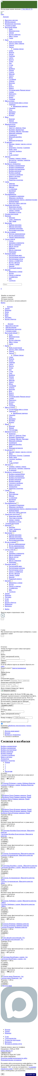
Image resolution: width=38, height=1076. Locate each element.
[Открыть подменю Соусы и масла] (16, 550)
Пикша (11, 70)
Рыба (10, 29)
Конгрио (12, 83)
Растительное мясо (15, 255)
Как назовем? (5, 680)
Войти (3, 302)
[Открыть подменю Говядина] (16, 411)
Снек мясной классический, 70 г (12, 939)
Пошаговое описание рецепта (11, 682)
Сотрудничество (10, 1038)
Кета (10, 85)
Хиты (7, 312)
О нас (7, 599)
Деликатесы (13, 178)
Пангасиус (12, 94)
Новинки (8, 310)
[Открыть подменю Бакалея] (11, 581)
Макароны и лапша (15, 271)
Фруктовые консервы (16, 230)
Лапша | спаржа (14, 210)
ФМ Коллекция (10, 22)
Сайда (11, 58)
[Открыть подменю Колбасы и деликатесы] (22, 472)
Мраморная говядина (20, 106)
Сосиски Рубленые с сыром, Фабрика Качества (17, 785)
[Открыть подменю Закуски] (11, 465)
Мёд (10, 279)
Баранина (12, 112)
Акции (7, 308)
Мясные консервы (15, 226)
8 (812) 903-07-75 (7, 1051)
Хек (10, 63)
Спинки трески (18, 49)
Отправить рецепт (7, 705)
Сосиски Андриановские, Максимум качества (17, 855)
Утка (10, 110)
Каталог (6, 17)
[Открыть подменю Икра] (9, 424)
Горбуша (12, 56)
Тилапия (12, 99)
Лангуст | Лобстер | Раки (17, 128)
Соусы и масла (10, 239)
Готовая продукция (11, 214)
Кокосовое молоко (15, 207)
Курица (11, 115)
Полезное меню (10, 253)
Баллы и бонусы (10, 319)
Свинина (12, 108)
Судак (11, 65)
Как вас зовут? (6, 703)
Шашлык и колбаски (16, 198)
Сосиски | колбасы (15, 151)
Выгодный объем (11, 27)
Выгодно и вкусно (11, 20)
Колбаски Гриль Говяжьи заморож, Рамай (15, 799)
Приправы (12, 252)
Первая (7, 762)
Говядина (12, 104)
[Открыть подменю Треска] (15, 353)
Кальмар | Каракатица (16, 129)
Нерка (11, 97)
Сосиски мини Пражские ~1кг (11, 978)
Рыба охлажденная (15, 42)
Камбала (12, 68)
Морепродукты (14, 31)
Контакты (8, 606)
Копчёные (12, 191)
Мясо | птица (13, 36)
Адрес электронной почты (10, 656)
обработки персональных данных (19, 725)
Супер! (4, 674)
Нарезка (11, 192)
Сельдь (11, 72)
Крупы (11, 273)
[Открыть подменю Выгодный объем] (18, 333)
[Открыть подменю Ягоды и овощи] (17, 542)
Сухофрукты (13, 277)
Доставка (8, 317)
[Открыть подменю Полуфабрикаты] (17, 503)
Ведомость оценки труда (13, 1044)
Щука (11, 77)
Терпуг (11, 76)
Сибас (11, 50)
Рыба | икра (13, 149)
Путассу (12, 95)
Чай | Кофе (12, 221)
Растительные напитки (17, 257)
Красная (12, 119)
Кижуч (11, 86)
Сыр (10, 153)
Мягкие (11, 187)
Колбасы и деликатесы (13, 164)
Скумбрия (12, 79)
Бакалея (11, 266)
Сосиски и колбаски (16, 174)
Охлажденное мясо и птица (18, 103)
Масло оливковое (15, 244)
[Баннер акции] (19, 4)
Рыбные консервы (15, 225)
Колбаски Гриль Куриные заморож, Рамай (15, 813)
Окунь (11, 54)
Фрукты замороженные (17, 234)
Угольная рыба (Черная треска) (19, 90)
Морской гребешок (15, 133)
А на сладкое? (14, 155)
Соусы (11, 241)
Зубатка (11, 81)
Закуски (7, 156)
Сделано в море (10, 25)
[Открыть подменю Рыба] (9, 346)
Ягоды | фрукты (14, 262)
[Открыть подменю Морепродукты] (16, 432)
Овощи (11, 33)
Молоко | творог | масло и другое (20, 144)
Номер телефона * (7, 717)
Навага (11, 88)
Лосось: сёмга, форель (16, 43)
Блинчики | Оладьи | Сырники (19, 147)
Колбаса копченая (15, 171)
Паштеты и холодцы (16, 180)
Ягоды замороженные (16, 235)
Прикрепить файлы (9, 690)
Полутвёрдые (13, 185)
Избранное (8, 604)
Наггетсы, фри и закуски (17, 203)
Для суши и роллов (15, 209)
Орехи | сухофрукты (16, 261)
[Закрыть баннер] (35, 538)
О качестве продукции (12, 1040)
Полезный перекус (15, 268)
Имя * (3, 711)
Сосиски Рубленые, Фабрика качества (14, 927)
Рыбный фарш (14, 201)
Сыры (11, 38)
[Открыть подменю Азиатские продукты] (20, 514)
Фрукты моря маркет (12, 731)
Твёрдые (12, 183)
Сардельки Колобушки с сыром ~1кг (13, 959)
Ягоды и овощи (10, 232)
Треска (11, 47)
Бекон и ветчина (14, 176)
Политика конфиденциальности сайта (14, 1058)
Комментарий (5, 722)
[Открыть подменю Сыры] (10, 490)
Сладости (12, 280)
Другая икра (13, 122)
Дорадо (11, 45)
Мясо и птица (9, 101)
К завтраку (8, 142)
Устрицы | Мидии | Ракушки (18, 131)
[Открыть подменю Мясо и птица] (15, 407)
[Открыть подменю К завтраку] (13, 450)
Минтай (11, 74)
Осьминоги (13, 135)
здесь (2, 666)
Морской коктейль (15, 137)
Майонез (12, 248)
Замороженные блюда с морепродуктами (23, 200)
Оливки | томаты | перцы (17, 158)
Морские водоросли (16, 140)
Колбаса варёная (14, 173)
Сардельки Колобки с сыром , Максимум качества (18, 867)
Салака (11, 92)
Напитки (8, 216)
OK (3, 1074)
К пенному (13, 162)
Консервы (8, 223)
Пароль (3, 660)
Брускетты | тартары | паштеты (19, 160)
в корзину (4, 790)
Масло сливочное (15, 250)
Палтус (11, 59)
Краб (10, 138)
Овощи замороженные (17, 237)
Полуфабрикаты (10, 194)
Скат (10, 67)
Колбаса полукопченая (17, 169)
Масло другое (13, 246)
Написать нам (6, 1052)
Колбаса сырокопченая (17, 165)
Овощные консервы (16, 228)
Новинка (8, 595)
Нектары (12, 217)
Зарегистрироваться (19, 668)
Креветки (12, 126)
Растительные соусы (16, 259)
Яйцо (11, 146)
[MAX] (3, 617)
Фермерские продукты (13, 24)
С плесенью (13, 189)
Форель (11, 52)
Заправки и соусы (15, 212)
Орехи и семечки (15, 275)
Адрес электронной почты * (10, 713)
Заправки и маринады (16, 243)
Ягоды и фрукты (14, 34)
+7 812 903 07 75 (26, 9)
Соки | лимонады (15, 219)
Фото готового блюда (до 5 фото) (12, 688)
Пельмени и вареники (16, 196)
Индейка (12, 113)
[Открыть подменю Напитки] (12, 525)
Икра (6, 117)
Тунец (11, 61)
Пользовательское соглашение (11, 1060)
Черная (11, 121)
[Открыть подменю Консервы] (13, 533)
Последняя (8, 771)
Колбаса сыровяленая (16, 167)
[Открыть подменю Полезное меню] (17, 564)
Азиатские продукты (12, 205)
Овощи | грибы (14, 264)
